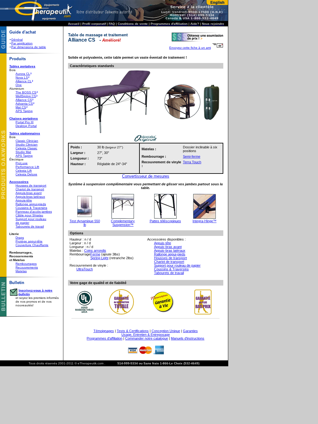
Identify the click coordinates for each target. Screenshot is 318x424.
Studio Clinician (27, 144)
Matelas (21, 271)
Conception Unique (166, 331)
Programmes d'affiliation (104, 338)
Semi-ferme (191, 156)
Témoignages (103, 331)
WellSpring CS (26, 96)
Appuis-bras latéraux (30, 196)
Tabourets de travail (30, 226)
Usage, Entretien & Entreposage (145, 334)
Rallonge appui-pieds (31, 204)
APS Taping (24, 111)
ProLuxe (22, 163)
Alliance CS (24, 99)
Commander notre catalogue (146, 338)
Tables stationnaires (24, 133)
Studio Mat (23, 152)
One (19, 85)
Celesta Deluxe (26, 174)
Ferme (95, 254)
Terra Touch (192, 162)
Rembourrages (26, 263)
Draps (20, 237)
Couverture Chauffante (32, 245)
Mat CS (21, 107)
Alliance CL (24, 81)
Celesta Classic (26, 148)
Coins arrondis (95, 250)
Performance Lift (27, 167)
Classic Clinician (27, 140)
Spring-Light (99, 258)
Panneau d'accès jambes (34, 211)
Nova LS (22, 77)
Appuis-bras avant (29, 193)
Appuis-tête (24, 200)
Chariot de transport (30, 189)
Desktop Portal (26, 126)
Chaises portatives (23, 118)
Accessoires (19, 181)
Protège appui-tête (29, 241)
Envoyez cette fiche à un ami (190, 47)
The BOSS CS (26, 92)
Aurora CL (23, 73)
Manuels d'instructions (187, 338)
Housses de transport (31, 185)
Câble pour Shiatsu (29, 215)
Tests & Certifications (133, 331)
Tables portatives (22, 66)
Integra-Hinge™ (204, 221)
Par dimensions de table (28, 47)
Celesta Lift (24, 170)
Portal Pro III (25, 122)
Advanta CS (24, 103)
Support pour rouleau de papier (177, 265)
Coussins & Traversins (31, 208)
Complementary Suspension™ (123, 223)
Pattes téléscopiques (165, 221)
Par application (22, 43)
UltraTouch (84, 269)
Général (17, 39)
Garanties (190, 331)
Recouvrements (27, 267)
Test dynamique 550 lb (85, 223)
